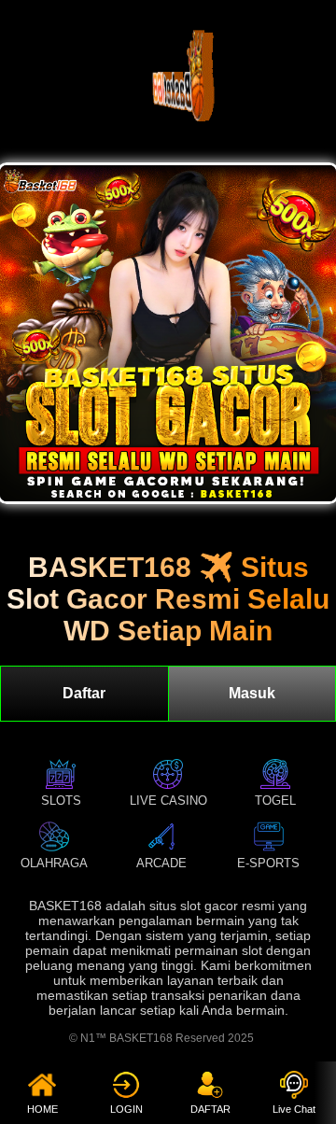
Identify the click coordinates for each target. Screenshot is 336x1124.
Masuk (252, 693)
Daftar (84, 693)
